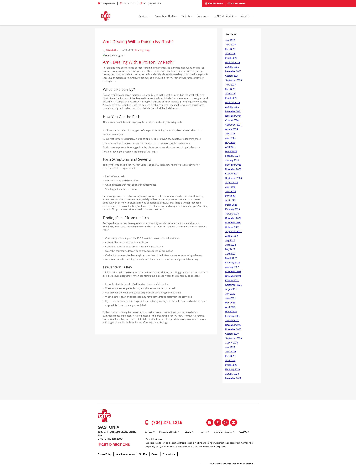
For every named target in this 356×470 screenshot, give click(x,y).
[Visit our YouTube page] (233, 422)
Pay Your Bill (238, 3)
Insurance (202, 16)
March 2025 (231, 98)
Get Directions (129, 3)
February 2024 (232, 156)
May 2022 (230, 249)
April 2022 (230, 254)
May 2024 (230, 142)
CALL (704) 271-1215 (152, 3)
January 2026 (232, 67)
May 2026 (230, 49)
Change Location (108, 3)
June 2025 (230, 85)
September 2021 (233, 285)
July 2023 (230, 187)
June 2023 (230, 191)
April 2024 (230, 147)
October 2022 (232, 227)
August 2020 (231, 343)
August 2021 (231, 289)
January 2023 (232, 214)
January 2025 (232, 107)
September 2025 (233, 80)
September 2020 (233, 338)
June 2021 (230, 298)
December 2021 (233, 271)
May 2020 (230, 356)
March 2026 (231, 58)
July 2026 (230, 40)
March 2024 (231, 151)
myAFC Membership (224, 16)
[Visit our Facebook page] (209, 422)
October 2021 (232, 280)
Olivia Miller (112, 50)
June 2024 (230, 138)
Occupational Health (164, 16)
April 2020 (230, 360)
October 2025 (232, 76)
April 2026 (230, 53)
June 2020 (230, 351)
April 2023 (230, 200)
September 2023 (233, 178)
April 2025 (230, 93)
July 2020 (230, 347)
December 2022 (233, 218)
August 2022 (231, 236)
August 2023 (231, 182)
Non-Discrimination (125, 454)
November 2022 (233, 222)
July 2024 (230, 133)
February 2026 (232, 62)
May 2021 (230, 303)
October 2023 (232, 174)
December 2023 (233, 165)
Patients (186, 16)
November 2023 (233, 169)
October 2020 (232, 334)
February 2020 (232, 369)
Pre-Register (215, 3)
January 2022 (232, 267)
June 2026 (230, 45)
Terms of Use (169, 454)
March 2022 (231, 258)
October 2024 (232, 120)
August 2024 (231, 129)
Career (155, 454)
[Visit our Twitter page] (217, 422)
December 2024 (233, 111)
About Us (245, 16)
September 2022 (233, 231)
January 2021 (232, 320)
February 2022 (232, 262)
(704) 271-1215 (166, 422)
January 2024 (232, 160)
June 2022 (230, 245)
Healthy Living (142, 50)
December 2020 (233, 325)
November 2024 (233, 116)
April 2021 (230, 307)
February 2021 (232, 316)
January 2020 (232, 374)
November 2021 (233, 276)
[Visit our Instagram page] (225, 422)
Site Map (143, 454)
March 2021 (231, 311)
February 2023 (232, 209)
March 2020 (231, 365)
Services (143, 16)
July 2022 (230, 240)
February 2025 (232, 102)
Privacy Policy (104, 454)
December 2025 (233, 71)
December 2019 (233, 378)
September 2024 (233, 125)
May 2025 (230, 89)
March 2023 (231, 205)
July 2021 (230, 294)
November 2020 (233, 329)
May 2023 (230, 196)
